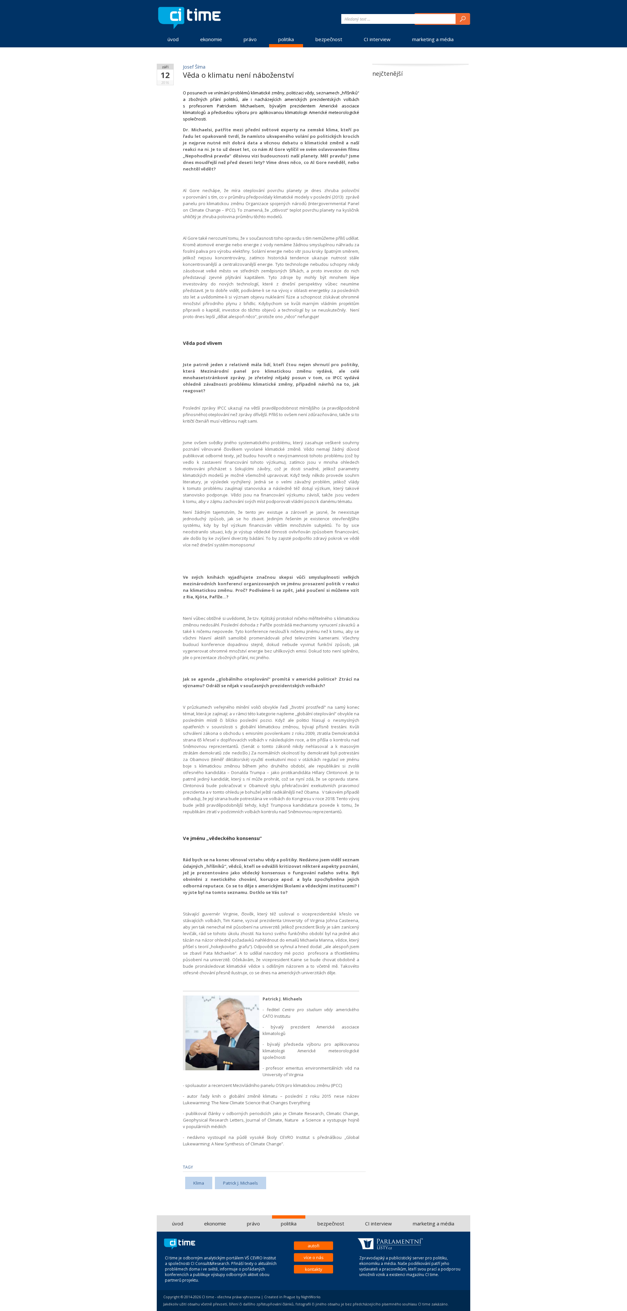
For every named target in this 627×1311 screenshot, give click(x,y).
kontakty (313, 1269)
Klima (198, 1183)
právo (250, 39)
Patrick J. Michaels (240, 1183)
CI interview (377, 39)
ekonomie (211, 39)
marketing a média (433, 39)
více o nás (314, 1257)
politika (286, 39)
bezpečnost (328, 39)
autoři (313, 1246)
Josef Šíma (194, 67)
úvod (173, 39)
